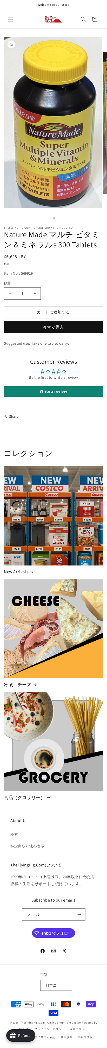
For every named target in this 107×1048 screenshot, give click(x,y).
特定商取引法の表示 (27, 846)
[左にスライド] (42, 218)
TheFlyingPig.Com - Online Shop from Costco (50, 1022)
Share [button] (14, 416)
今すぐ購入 (53, 327)
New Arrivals (16, 572)
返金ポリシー (79, 1029)
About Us (19, 820)
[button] (10, 19)
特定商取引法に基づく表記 (37, 1037)
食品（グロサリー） (24, 797)
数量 (7, 283)
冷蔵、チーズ (17, 684)
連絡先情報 (85, 1037)
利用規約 (67, 1037)
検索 (14, 834)
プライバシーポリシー (49, 1029)
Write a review (53, 391)
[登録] (79, 914)
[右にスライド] (65, 218)
